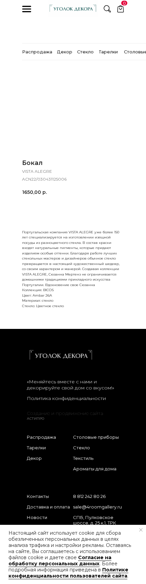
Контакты (38, 496)
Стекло (81, 447)
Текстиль (83, 458)
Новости (37, 517)
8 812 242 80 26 (89, 496)
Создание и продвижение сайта (65, 413)
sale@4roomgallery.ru (97, 507)
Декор (34, 458)
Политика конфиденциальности (66, 398)
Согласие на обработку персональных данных (59, 560)
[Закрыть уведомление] (141, 530)
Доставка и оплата (48, 507)
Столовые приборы (96, 437)
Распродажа (41, 437)
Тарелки (36, 447)
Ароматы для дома (94, 468)
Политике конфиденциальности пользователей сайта (68, 573)
